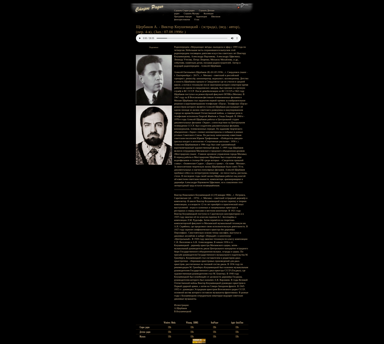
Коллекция (208, 13)
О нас (196, 19)
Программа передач (183, 16)
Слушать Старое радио (184, 10)
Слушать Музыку (191, 13)
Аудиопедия (201, 16)
